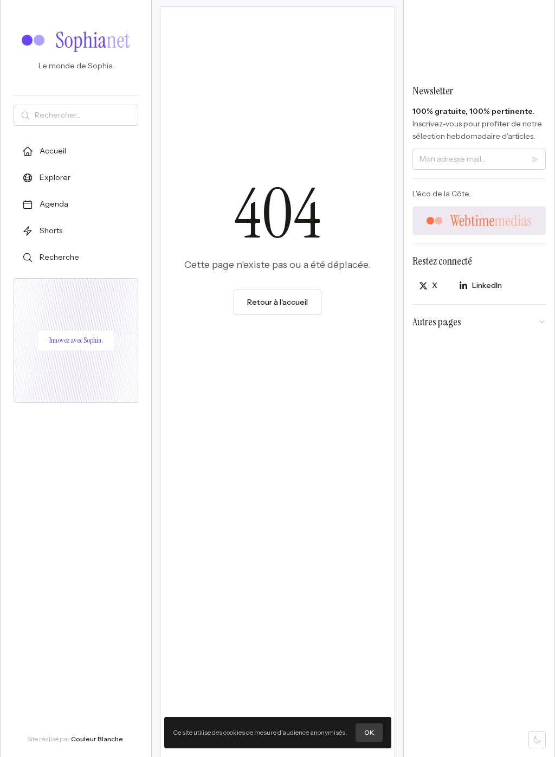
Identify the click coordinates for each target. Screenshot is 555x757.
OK (369, 732)
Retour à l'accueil (277, 302)
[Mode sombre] (537, 739)
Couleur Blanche (97, 739)
